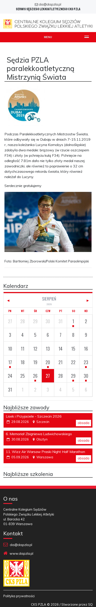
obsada (83, 423)
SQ (90, 605)
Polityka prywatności (19, 596)
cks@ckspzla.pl (50, 4)
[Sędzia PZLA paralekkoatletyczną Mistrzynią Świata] (24, 108)
